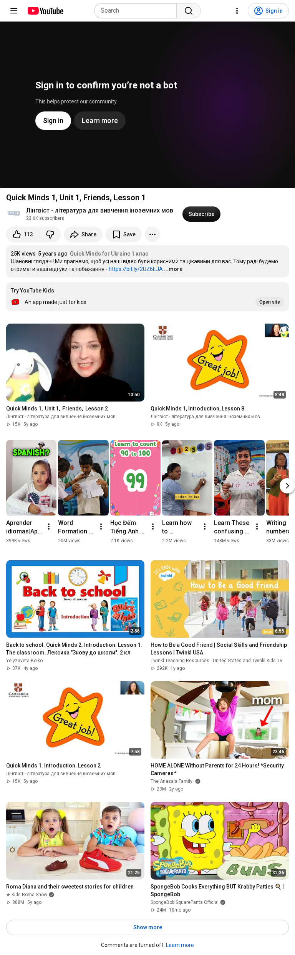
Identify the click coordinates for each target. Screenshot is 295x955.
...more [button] (173, 269)
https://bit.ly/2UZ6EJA (136, 269)
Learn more (180, 945)
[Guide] (13, 10)
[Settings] (237, 10)
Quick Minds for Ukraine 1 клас (109, 254)
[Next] (287, 485)
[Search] (188, 10)
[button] (147, 296)
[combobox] (138, 10)
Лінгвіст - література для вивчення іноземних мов (99, 210)
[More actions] (152, 234)
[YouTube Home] (45, 11)
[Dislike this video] (50, 234)
